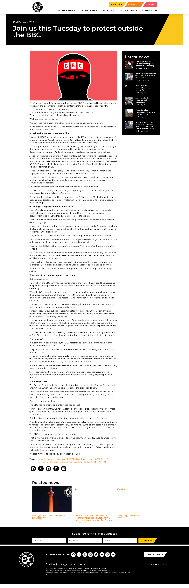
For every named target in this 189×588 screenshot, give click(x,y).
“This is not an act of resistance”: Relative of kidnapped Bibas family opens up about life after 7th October (94, 517)
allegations (70, 187)
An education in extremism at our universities (143, 100)
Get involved (127, 10)
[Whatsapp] (107, 554)
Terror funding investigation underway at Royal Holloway (146, 112)
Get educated (65, 10)
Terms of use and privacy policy (95, 568)
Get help (107, 10)
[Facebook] (73, 554)
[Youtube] (102, 554)
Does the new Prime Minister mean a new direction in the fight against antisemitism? (145, 125)
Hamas (87, 106)
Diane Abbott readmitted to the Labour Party (143, 88)
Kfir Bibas (94, 462)
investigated (77, 146)
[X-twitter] (79, 554)
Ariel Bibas (61, 459)
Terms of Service (97, 570)
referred (74, 343)
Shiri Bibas (103, 462)
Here (32, 283)
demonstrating (61, 103)
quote (66, 356)
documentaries (46, 462)
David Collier (106, 459)
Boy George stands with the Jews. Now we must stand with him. (146, 76)
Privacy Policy (83, 570)
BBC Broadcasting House (83, 459)
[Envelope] (113, 554)
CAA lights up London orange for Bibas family (49, 516)
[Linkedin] (90, 554)
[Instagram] (84, 554)
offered (40, 213)
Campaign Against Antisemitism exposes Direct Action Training (145, 64)
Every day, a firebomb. (128, 515)
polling (39, 202)
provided (41, 220)
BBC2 (97, 459)
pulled (103, 392)
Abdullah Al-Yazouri (47, 459)
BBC (69, 459)
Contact (147, 10)
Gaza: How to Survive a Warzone (67, 462)
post (36, 343)
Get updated (88, 10)
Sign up (148, 541)
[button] (33, 468)
